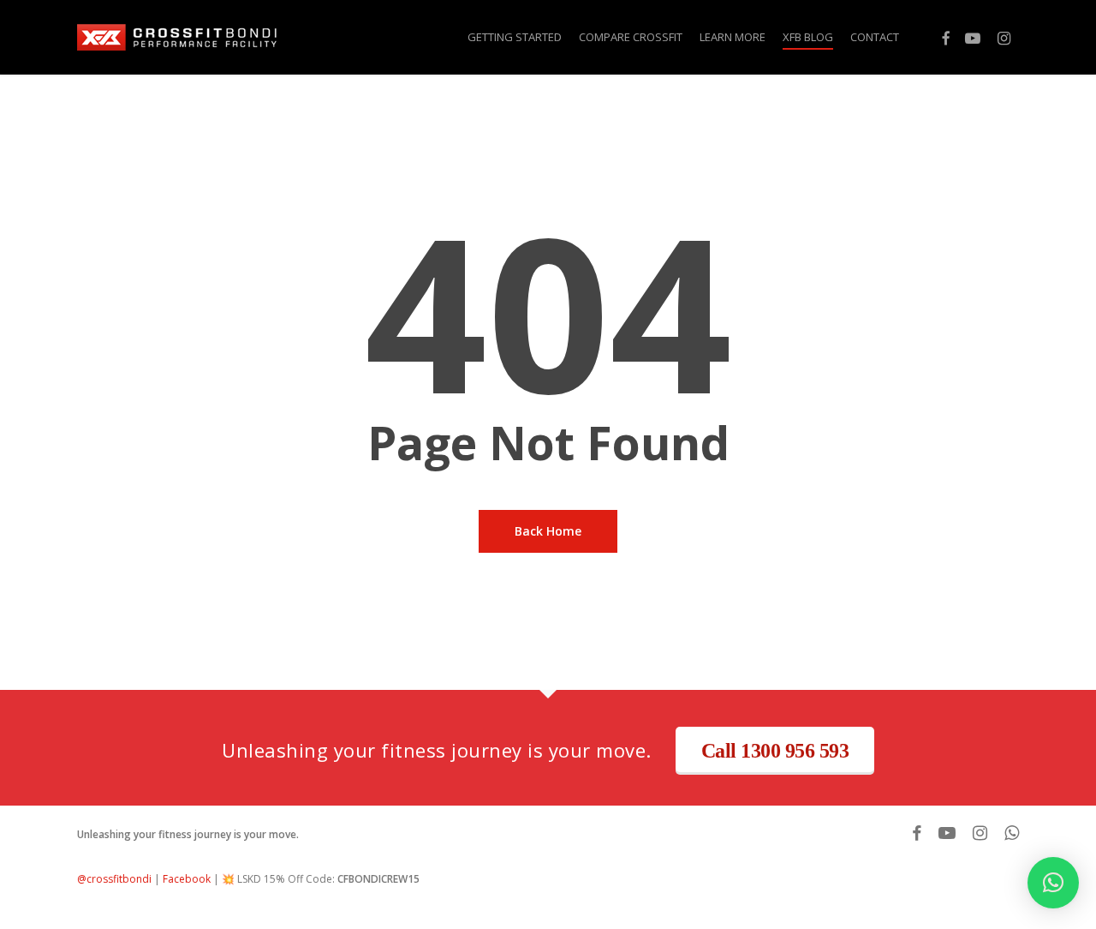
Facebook (187, 879)
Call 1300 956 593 (775, 751)
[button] (1053, 882)
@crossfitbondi (114, 879)
